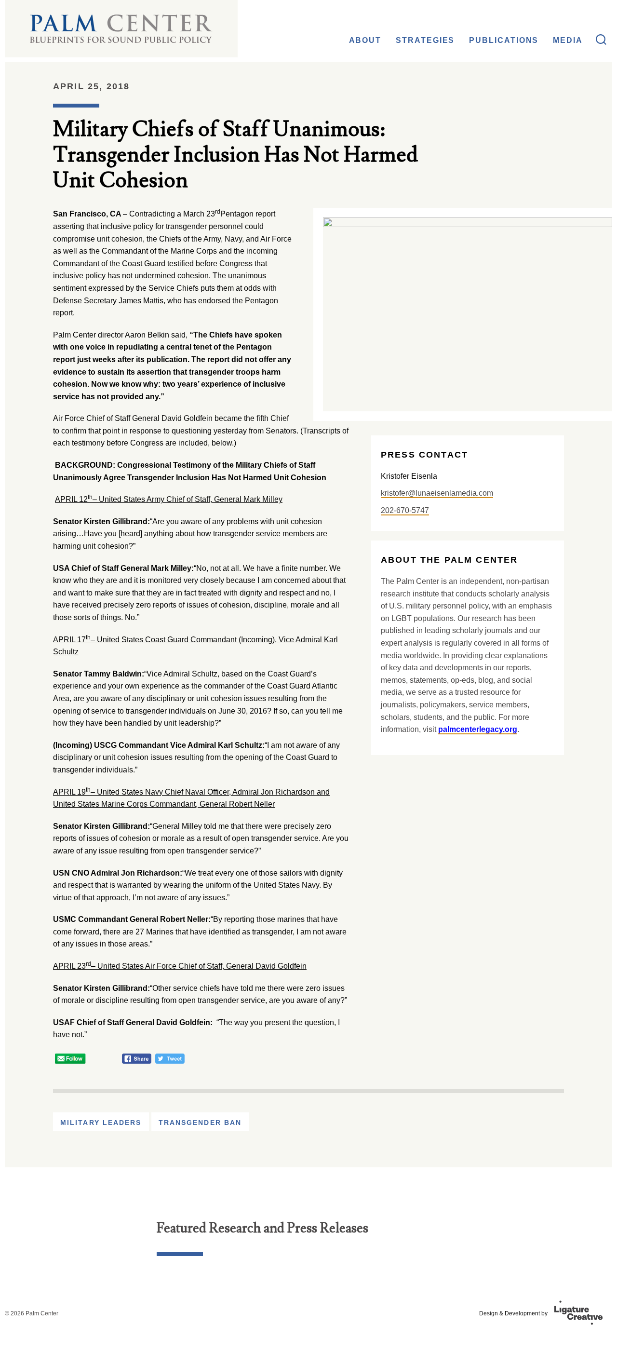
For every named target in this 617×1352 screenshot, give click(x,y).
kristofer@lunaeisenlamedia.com (437, 493)
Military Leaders (101, 1122)
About (365, 40)
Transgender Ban (200, 1122)
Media (568, 40)
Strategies (425, 40)
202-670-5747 (405, 510)
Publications (503, 40)
